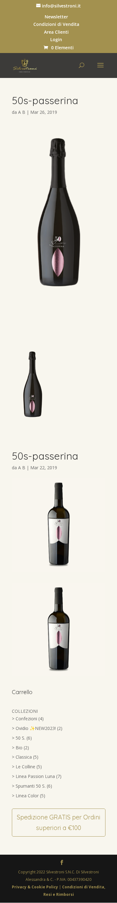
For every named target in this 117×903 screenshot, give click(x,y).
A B (21, 112)
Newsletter (56, 17)
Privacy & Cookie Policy (35, 887)
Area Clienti (56, 32)
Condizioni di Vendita (56, 24)
